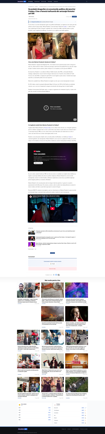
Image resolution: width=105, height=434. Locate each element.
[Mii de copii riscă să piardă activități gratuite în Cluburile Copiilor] (28, 361)
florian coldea (30, 249)
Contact (69, 429)
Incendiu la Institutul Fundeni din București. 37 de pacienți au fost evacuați (52, 323)
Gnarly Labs (23, 432)
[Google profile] (54, 275)
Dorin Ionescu (31, 16)
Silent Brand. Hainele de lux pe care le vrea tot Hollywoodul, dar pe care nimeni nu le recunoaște (52, 371)
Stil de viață (43, 1)
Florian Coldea (47, 127)
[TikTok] (58, 275)
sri (35, 249)
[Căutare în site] (87, 1)
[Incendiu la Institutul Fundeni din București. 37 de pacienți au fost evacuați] (52, 314)
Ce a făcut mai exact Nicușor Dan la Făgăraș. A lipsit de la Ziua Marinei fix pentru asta (76, 394)
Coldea (65, 26)
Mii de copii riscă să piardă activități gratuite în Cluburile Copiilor (28, 370)
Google (53, 263)
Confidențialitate (75, 429)
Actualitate (22, 1)
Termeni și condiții (83, 429)
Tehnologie (50, 1)
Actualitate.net (31, 6)
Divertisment (37, 1)
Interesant (56, 1)
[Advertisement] (28, 314)
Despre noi (64, 429)
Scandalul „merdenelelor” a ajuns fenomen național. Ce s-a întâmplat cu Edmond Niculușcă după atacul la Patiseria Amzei (28, 301)
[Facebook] (56, 275)
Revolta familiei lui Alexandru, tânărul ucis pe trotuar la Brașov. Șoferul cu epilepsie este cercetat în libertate (28, 395)
